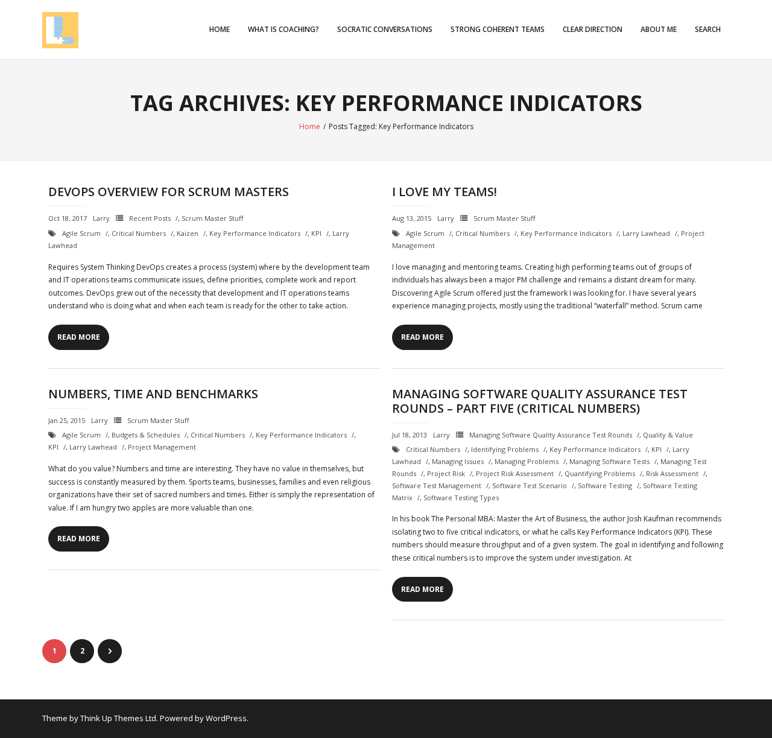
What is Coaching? (283, 29)
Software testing (605, 485)
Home (219, 29)
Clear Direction (592, 29)
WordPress (226, 718)
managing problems (526, 461)
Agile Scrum (81, 233)
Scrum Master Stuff (212, 218)
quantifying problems (600, 473)
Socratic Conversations (384, 29)
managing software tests (609, 461)
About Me (659, 29)
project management (162, 446)
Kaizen (187, 233)
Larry (101, 218)
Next (110, 651)
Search (708, 29)
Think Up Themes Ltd (118, 718)
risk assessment (672, 473)
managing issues (458, 461)
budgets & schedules (146, 434)
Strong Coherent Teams (498, 29)
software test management (436, 485)
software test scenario (529, 485)
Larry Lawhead (646, 233)
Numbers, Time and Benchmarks (153, 394)
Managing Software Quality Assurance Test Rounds (550, 434)
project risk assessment (515, 473)
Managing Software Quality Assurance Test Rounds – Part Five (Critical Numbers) (540, 401)
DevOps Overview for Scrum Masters (168, 191)
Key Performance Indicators (254, 233)
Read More (78, 337)
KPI (316, 233)
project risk (446, 473)
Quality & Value (668, 434)
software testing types (461, 497)
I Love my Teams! (444, 191)
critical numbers (139, 233)
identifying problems (505, 449)
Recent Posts (150, 218)
